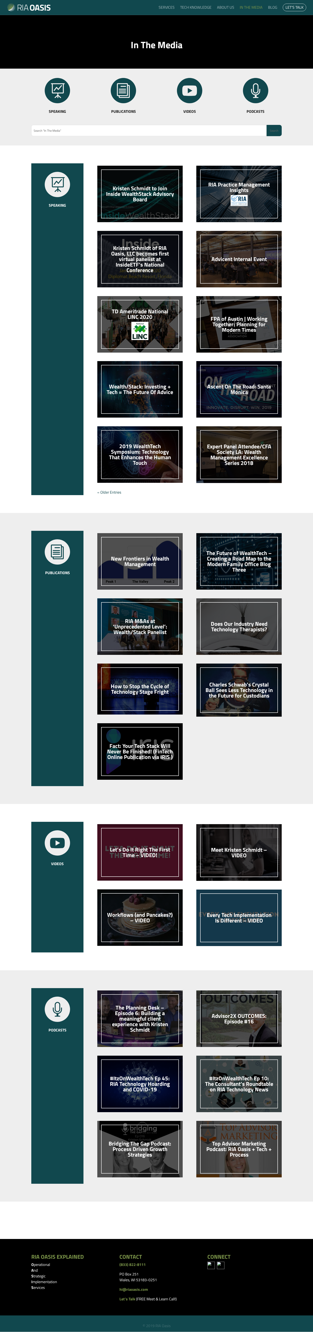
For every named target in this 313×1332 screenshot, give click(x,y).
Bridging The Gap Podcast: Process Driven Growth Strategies (140, 1149)
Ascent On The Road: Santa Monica (239, 389)
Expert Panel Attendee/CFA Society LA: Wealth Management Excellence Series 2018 (239, 454)
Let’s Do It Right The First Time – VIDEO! (140, 852)
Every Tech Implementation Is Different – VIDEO (239, 918)
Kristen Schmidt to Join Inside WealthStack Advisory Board (140, 193)
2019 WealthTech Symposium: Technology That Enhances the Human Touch (140, 454)
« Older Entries (109, 492)
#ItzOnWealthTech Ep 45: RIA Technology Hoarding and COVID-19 (140, 1083)
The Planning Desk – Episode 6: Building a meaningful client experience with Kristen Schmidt (140, 1018)
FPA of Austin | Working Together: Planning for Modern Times (239, 324)
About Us (225, 8)
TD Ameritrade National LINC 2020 (140, 314)
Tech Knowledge (195, 8)
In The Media (251, 8)
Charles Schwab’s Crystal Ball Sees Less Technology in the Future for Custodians (239, 690)
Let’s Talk (294, 8)
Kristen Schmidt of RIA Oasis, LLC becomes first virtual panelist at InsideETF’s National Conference (140, 259)
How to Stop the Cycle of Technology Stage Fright (140, 689)
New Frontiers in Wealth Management (140, 561)
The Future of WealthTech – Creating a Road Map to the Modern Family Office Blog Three (239, 561)
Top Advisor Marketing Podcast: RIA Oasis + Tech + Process (239, 1149)
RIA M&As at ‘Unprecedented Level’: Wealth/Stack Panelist (140, 626)
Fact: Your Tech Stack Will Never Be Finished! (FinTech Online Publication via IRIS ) (140, 751)
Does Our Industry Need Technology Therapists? (239, 626)
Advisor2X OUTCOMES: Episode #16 (239, 1018)
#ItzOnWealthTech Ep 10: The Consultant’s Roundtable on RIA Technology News (239, 1083)
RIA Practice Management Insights (239, 187)
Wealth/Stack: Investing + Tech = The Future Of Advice (140, 389)
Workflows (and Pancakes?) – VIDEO (140, 917)
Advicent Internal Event (239, 259)
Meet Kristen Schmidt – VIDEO (239, 852)
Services (167, 8)
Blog (272, 8)
